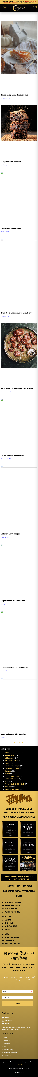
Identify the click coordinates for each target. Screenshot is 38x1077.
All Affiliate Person (12, 753)
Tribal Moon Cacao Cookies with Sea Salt (17, 388)
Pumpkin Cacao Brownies (11, 162)
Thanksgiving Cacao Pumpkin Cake (14, 95)
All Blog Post (10, 755)
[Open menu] (5, 8)
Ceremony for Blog (12, 768)
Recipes (8, 787)
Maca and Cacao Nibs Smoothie (13, 734)
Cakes (7, 763)
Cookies (8, 771)
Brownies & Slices (11, 761)
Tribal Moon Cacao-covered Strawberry (16, 313)
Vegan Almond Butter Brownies (13, 601)
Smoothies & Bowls (12, 789)
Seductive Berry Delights (10, 534)
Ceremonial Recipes (12, 766)
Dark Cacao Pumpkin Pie (11, 228)
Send (18, 1003)
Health (7, 774)
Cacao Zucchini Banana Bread (13, 455)
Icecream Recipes (11, 779)
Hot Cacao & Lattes (12, 776)
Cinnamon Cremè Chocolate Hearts (15, 667)
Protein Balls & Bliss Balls (15, 784)
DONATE (19, 1064)
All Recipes (9, 758)
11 (28, 743)
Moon (7, 781)
